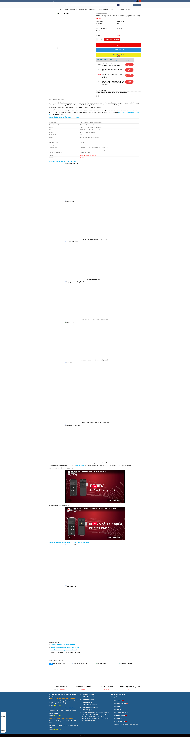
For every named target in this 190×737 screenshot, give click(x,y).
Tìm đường (3, 716)
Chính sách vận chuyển (88, 710)
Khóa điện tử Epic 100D (107, 686)
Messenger (3, 730)
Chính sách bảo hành (88, 699)
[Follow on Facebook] (135, 1)
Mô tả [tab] (50, 99)
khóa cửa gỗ (116, 92)
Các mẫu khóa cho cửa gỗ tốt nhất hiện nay (63, 644)
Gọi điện (3, 725)
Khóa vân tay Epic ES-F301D (83, 686)
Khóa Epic (104, 13)
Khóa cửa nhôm (64, 9)
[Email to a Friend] (103, 96)
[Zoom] (58, 48)
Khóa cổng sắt (93, 9)
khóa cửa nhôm (123, 92)
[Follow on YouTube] (140, 1)
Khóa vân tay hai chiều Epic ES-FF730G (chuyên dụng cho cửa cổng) (130, 687)
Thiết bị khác (113, 9)
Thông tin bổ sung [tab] (58, 99)
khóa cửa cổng (109, 92)
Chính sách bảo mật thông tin (90, 707)
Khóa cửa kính (83, 9)
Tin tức (122, 9)
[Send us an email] (137, 1)
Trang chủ (98, 13)
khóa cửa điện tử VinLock (63, 698)
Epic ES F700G (101, 92)
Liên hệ (128, 9)
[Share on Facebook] (97, 96)
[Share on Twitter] (100, 96)
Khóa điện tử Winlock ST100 (60, 686)
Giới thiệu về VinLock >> (127, 1)
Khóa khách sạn (103, 9)
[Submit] (118, 5)
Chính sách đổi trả (87, 702)
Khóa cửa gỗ (73, 9)
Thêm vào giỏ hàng (112, 39)
